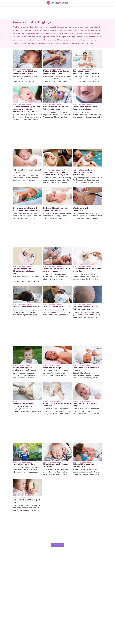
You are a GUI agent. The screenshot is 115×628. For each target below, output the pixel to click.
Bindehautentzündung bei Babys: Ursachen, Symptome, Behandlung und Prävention (27, 109)
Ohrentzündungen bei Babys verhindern (55, 465)
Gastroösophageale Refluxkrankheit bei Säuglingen (86, 72)
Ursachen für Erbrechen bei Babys (85, 404)
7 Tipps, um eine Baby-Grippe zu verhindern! (57, 404)
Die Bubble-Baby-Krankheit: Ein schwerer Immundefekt (56, 270)
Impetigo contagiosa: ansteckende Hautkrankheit (25, 369)
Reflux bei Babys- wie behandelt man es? (27, 171)
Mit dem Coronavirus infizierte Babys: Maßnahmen (56, 108)
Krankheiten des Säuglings (22, 69)
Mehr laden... (57, 545)
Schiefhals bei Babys (52, 368)
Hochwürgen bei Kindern (24, 464)
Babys (15, 401)
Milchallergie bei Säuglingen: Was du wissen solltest (25, 72)
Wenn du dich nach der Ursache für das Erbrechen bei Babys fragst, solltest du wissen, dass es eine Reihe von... (87, 411)
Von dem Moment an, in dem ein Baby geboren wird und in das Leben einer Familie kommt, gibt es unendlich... (57, 180)
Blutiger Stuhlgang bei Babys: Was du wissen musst (56, 72)
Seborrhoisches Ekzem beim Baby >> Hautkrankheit (85, 308)
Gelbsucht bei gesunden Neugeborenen (83, 465)
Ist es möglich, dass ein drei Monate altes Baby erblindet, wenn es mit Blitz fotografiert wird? (56, 172)
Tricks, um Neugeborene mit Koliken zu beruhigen (55, 209)
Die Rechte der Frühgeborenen (56, 307)
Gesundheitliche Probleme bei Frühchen (86, 369)
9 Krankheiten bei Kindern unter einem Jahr (87, 270)
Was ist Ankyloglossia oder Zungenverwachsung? (85, 108)
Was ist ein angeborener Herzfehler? (83, 209)
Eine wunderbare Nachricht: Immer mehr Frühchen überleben (27, 209)
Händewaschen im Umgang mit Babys (26, 501)
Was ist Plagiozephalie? (23, 403)
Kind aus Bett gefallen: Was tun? (27, 307)
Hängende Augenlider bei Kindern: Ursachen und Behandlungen (84, 172)
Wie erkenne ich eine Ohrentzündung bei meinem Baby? (25, 271)
